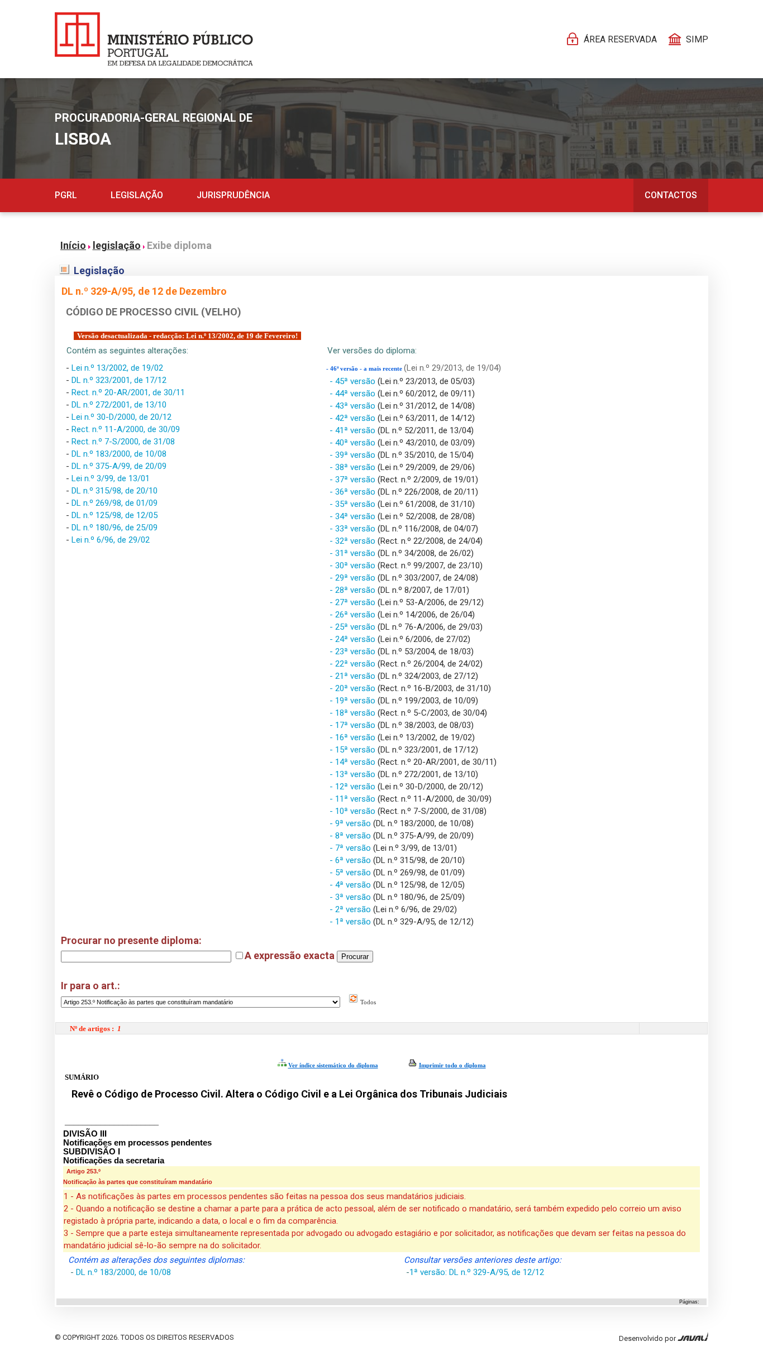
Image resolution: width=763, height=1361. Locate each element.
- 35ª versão (354, 504)
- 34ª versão (354, 516)
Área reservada (620, 39)
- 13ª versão (354, 774)
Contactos (671, 195)
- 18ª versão (354, 713)
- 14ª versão (354, 762)
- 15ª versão (354, 750)
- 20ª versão (354, 688)
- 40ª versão (354, 443)
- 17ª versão (354, 725)
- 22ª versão (354, 664)
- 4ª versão (351, 885)
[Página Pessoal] (154, 39)
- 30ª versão (354, 565)
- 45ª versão (354, 381)
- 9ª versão (351, 823)
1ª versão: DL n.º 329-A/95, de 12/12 (476, 1272)
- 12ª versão (354, 787)
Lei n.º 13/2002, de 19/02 (117, 368)
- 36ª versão (354, 492)
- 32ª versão (354, 541)
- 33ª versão (354, 529)
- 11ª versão (354, 799)
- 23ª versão (354, 651)
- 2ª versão (351, 909)
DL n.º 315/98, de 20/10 (114, 491)
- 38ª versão (354, 467)
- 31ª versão (354, 553)
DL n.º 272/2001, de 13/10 (118, 405)
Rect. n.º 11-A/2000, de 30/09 (125, 429)
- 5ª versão (351, 873)
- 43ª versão (354, 406)
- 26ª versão (354, 615)
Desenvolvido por (648, 1338)
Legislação (137, 195)
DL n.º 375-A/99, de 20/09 (118, 466)
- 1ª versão (351, 922)
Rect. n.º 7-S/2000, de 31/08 (123, 442)
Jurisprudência (233, 195)
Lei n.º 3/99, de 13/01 (110, 478)
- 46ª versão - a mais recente (365, 369)
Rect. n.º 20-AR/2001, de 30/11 (128, 392)
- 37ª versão (354, 480)
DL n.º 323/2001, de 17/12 (118, 380)
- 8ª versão (351, 836)
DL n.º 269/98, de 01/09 (114, 503)
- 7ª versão (351, 848)
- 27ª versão (354, 602)
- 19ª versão (354, 701)
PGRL (66, 195)
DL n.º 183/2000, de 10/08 (118, 454)
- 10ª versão (354, 811)
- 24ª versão (354, 639)
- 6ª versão (351, 860)
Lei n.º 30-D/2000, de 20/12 (121, 417)
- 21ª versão (354, 676)
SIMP (697, 39)
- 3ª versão (351, 897)
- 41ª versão (354, 430)
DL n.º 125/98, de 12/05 (114, 515)
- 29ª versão (354, 578)
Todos (367, 1002)
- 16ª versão (354, 737)
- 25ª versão (354, 627)
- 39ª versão (354, 455)
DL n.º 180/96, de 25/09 (114, 528)
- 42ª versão (354, 418)
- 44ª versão (354, 394)
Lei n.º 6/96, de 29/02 (110, 540)
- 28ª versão (354, 590)
